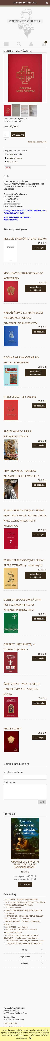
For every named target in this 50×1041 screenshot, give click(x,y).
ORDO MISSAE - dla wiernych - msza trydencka (25, 940)
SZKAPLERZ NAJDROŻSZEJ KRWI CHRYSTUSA (24, 943)
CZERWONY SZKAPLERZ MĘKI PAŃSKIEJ (21, 899)
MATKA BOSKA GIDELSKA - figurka (19, 905)
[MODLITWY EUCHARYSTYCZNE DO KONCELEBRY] (14, 291)
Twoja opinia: (10, 782)
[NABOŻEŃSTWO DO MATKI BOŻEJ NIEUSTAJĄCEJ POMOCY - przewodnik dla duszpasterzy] (14, 336)
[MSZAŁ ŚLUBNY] (14, 741)
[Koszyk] (44, 44)
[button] (6, 44)
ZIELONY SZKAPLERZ (13, 907)
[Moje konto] (31, 44)
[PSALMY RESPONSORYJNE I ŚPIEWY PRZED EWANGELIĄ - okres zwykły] (14, 578)
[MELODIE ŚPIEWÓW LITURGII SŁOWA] (14, 251)
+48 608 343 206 (10, 1023)
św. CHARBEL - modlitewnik (16, 927)
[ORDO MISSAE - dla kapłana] (14, 410)
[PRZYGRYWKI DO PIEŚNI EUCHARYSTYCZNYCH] (14, 449)
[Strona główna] (25, 22)
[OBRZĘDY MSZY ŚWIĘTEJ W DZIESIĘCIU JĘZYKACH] (14, 662)
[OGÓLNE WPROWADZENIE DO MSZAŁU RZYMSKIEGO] (14, 375)
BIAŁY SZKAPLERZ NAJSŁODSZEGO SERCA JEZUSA (25, 902)
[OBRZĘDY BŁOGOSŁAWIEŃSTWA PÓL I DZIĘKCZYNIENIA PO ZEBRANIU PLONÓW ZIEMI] (14, 623)
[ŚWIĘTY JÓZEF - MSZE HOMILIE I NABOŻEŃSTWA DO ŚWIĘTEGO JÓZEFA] (14, 707)
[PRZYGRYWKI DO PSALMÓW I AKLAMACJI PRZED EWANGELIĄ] (14, 489)
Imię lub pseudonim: (13, 772)
